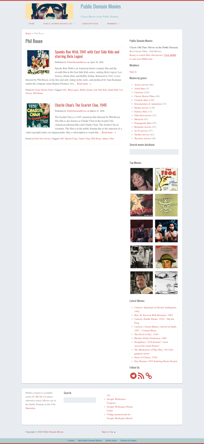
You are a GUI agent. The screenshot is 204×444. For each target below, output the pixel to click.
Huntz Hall (113, 89)
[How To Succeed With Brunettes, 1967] (142, 231)
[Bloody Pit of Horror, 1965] (142, 179)
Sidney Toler (108, 138)
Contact (71, 441)
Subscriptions (90, 24)
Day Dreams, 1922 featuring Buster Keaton (155, 361)
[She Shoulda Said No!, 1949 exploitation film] (142, 205)
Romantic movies (142, 126)
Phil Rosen (38, 93)
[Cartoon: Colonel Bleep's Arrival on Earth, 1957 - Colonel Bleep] (166, 205)
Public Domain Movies (101, 6)
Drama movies (141, 107)
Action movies (141, 84)
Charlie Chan (84, 138)
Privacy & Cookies (128, 441)
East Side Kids (100, 89)
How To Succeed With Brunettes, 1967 (153, 315)
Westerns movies (142, 138)
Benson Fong (71, 138)
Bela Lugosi (73, 89)
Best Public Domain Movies (90, 441)
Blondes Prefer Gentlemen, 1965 (150, 338)
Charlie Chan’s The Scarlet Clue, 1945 (81, 105)
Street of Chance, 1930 (145, 357)
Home (32, 24)
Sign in (133, 71)
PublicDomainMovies (77, 62)
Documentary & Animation (148, 103)
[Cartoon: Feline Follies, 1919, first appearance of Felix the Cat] (166, 283)
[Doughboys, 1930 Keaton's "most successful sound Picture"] (166, 257)
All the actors (111, 441)
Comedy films (141, 99)
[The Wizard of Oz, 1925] (142, 283)
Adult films (139, 88)
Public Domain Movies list (58, 24)
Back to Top (107, 431)
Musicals (138, 119)
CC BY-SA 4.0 (39, 396)
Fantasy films (140, 111)
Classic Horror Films (43, 89)
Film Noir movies (42, 138)
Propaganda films (143, 123)
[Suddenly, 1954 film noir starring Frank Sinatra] (142, 257)
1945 (61, 138)
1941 (64, 89)
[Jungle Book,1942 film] (166, 231)
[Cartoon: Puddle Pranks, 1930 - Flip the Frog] (166, 179)
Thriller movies (141, 134)
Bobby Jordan (86, 89)
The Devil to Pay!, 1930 (146, 334)
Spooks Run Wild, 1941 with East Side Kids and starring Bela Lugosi (87, 54)
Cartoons (138, 92)
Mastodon (30, 408)
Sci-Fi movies (141, 130)
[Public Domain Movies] (49, 17)
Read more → (83, 83)
